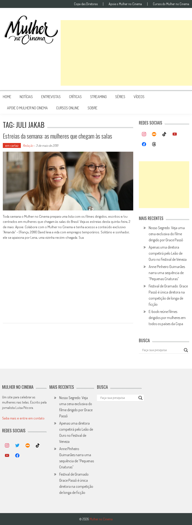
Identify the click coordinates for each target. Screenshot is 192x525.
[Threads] (154, 144)
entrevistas (51, 96)
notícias (26, 96)
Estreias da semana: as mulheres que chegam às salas (57, 135)
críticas (75, 96)
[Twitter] (17, 446)
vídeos (139, 96)
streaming (98, 96)
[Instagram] (144, 134)
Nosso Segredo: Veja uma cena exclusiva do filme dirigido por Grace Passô (167, 233)
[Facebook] (144, 144)
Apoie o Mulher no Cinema (125, 4)
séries (120, 96)
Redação (28, 145)
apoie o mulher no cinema (27, 108)
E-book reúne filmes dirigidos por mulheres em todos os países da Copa (167, 317)
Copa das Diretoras (86, 4)
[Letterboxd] (154, 134)
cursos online (67, 108)
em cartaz (11, 145)
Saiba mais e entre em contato (23, 418)
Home (7, 96)
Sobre (92, 108)
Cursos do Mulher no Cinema (171, 4)
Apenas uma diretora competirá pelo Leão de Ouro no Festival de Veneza (168, 253)
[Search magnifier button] (186, 350)
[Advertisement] (126, 53)
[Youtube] (175, 134)
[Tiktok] (164, 134)
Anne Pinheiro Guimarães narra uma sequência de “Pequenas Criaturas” (167, 272)
